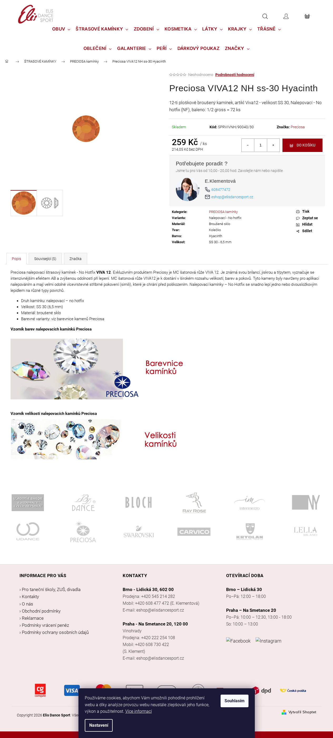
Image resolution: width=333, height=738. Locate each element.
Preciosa (298, 127)
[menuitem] (61, 29)
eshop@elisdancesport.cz (232, 197)
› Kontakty (29, 596)
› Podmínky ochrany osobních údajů (54, 632)
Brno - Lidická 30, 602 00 (148, 589)
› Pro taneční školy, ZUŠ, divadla (50, 589)
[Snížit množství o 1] (248, 145)
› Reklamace (31, 618)
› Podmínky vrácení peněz (44, 625)
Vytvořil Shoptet (302, 712)
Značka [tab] (75, 259)
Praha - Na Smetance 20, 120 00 (155, 624)
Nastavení (98, 725)
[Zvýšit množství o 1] (273, 145)
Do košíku (306, 145)
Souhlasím (235, 700)
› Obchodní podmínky (40, 611)
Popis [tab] (16, 259)
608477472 (220, 189)
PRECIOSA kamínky (223, 212)
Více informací (138, 711)
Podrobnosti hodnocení (234, 75)
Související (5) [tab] (45, 259)
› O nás (26, 604)
